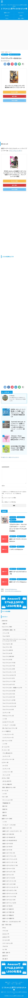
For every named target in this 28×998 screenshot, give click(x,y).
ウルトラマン (21, 12)
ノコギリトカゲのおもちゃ (16, 549)
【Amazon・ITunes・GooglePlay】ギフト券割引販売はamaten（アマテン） (18, 437)
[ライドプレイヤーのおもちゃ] (15, 64)
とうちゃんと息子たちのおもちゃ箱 (14, 9)
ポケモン (7, 15)
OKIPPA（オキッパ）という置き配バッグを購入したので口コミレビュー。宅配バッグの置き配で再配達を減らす (18, 413)
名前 (3, 485)
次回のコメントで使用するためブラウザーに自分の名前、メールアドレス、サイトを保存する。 (14, 492)
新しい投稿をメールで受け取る (9, 502)
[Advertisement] (14, 35)
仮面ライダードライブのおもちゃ (18, 582)
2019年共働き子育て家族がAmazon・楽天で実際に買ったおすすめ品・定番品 (18, 448)
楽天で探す (14, 96)
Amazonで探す (14, 92)
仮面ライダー (7, 12)
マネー (6, 18)
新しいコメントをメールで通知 (9, 497)
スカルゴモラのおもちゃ (11, 589)
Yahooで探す (14, 100)
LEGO (21, 15)
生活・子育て (21, 18)
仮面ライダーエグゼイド (14, 457)
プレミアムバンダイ (15, 150)
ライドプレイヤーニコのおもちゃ (13, 591)
